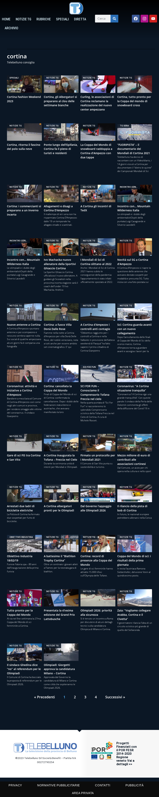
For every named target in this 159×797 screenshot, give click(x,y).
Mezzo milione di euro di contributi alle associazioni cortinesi (133, 459)
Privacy (15, 785)
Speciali (62, 19)
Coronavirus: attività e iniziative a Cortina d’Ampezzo (22, 390)
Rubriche (43, 19)
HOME (6, 19)
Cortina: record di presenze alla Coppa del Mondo (96, 560)
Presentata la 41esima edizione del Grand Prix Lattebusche (59, 615)
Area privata (83, 793)
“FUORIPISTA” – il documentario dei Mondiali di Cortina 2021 (133, 149)
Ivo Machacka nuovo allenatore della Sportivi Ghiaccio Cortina (60, 264)
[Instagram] (144, 18)
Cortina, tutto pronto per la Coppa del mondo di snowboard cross (134, 101)
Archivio (11, 28)
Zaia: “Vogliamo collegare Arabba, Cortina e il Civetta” (134, 615)
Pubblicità (134, 785)
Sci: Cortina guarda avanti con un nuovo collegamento (134, 329)
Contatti (102, 785)
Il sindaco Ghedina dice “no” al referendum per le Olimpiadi (24, 669)
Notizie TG (23, 19)
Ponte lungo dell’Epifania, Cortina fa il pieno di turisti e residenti (61, 149)
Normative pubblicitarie (58, 785)
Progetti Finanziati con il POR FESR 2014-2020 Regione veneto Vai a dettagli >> (126, 753)
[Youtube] (153, 18)
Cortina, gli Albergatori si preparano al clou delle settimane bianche (60, 101)
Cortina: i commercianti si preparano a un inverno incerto (24, 210)
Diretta (80, 19)
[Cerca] (114, 18)
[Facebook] (136, 18)
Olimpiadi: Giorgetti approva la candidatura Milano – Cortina (59, 669)
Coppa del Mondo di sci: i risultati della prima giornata (134, 560)
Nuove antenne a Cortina (24, 324)
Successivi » (115, 697)
